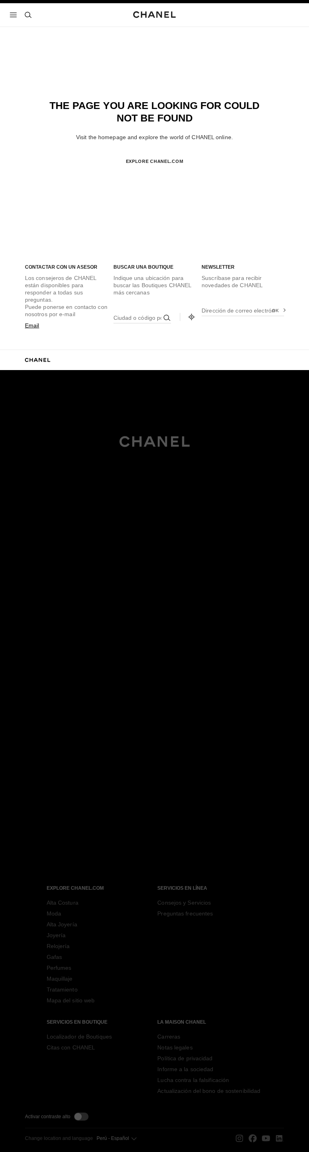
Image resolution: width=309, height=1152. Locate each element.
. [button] (154, 174)
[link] (191, 317)
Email (32, 325)
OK (275, 310)
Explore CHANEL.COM (154, 161)
